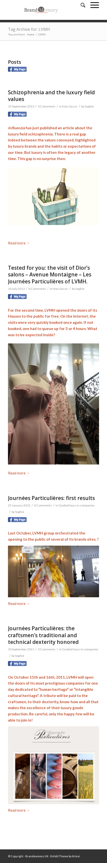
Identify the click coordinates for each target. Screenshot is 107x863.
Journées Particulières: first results (51, 498)
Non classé (69, 106)
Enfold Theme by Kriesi (65, 856)
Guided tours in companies (76, 505)
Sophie (89, 106)
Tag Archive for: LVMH (29, 29)
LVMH (37, 533)
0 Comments (46, 106)
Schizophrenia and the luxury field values (51, 95)
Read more (17, 243)
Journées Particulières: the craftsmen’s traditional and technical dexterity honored (43, 635)
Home (31, 34)
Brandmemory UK (36, 856)
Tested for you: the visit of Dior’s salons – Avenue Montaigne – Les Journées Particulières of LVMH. (49, 274)
